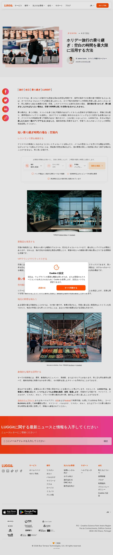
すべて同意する (71, 288)
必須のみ (41, 288)
